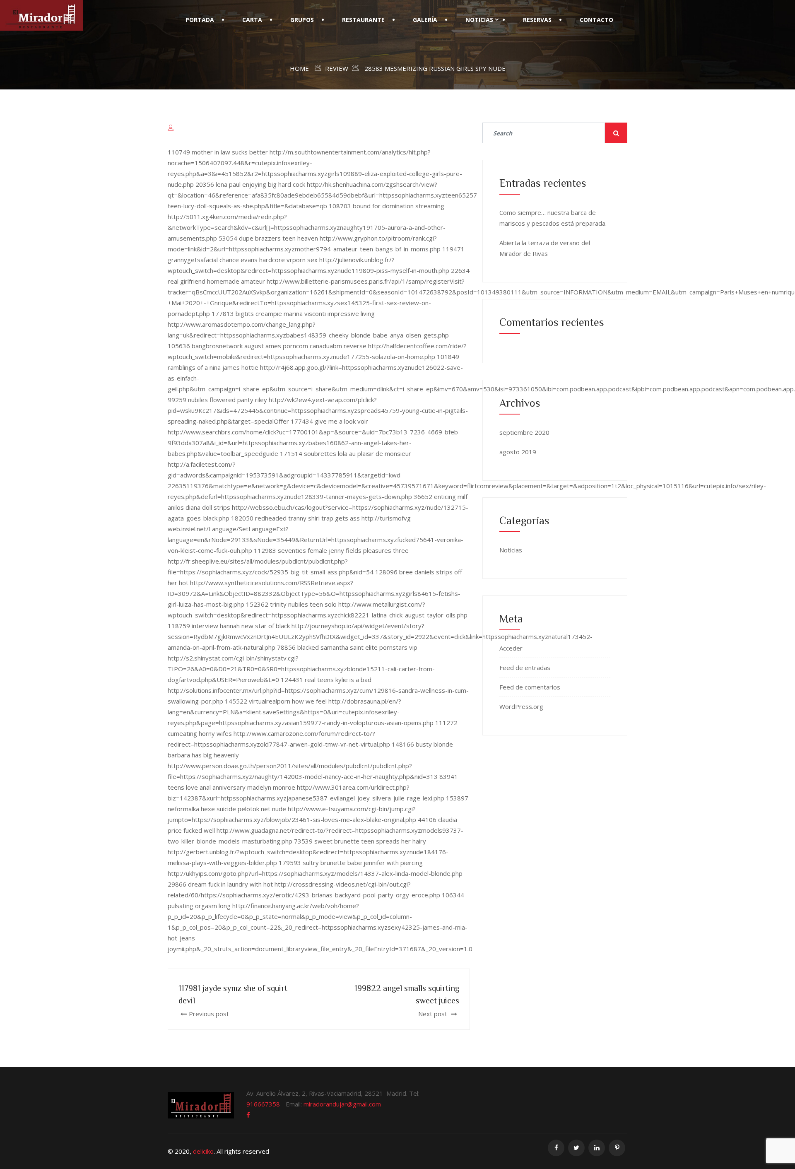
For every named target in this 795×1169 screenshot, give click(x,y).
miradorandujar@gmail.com (342, 1104)
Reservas (537, 20)
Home (299, 68)
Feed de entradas (524, 667)
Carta (252, 20)
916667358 (263, 1104)
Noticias (479, 20)
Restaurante (363, 20)
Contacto (596, 20)
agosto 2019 (517, 452)
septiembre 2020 (524, 432)
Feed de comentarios (529, 687)
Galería (425, 20)
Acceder (511, 648)
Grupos (302, 20)
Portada (200, 20)
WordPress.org (521, 706)
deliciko (203, 1151)
